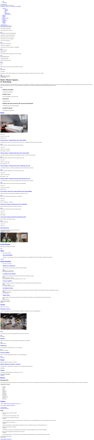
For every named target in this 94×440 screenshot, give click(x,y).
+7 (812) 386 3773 (3, 4)
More (1, 32)
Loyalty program (5, 18)
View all (1, 302)
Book (1, 144)
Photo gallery (7, 13)
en (3, 1)
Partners (4, 21)
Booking (4, 16)
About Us (6, 9)
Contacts (4, 22)
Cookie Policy (9, 439)
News (6, 11)
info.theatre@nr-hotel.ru (4, 408)
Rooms (4, 15)
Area (5, 12)
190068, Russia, (12, 403)
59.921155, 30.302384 (11, 405)
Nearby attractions (8, 14)
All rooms (2, 232)
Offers (4, 17)
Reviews (6, 10)
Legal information (3, 439)
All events (2, 375)
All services (2, 357)
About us (4, 8)
